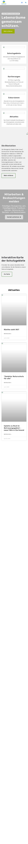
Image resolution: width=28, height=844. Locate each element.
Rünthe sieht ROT (11, 330)
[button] (22, 2)
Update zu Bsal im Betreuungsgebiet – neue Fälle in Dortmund (14, 428)
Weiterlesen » (7, 333)
